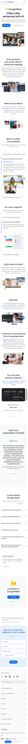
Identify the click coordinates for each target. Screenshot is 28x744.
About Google (12, 733)
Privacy (2, 733)
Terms (7, 733)
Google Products (21, 733)
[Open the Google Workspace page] (8, 2)
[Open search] (24, 2)
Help (2, 735)
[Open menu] (1, 2)
